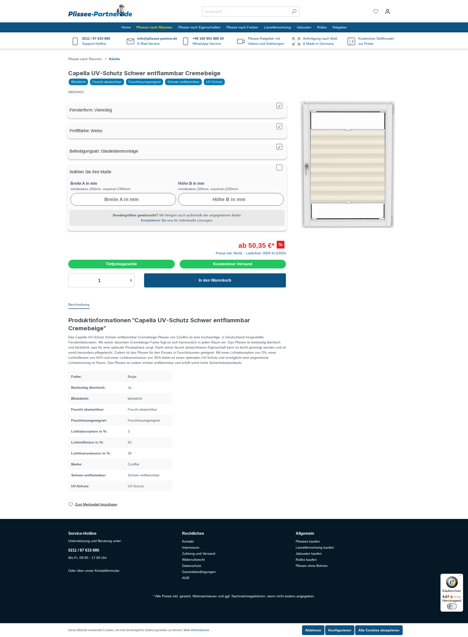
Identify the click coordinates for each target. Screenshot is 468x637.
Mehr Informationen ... (198, 630)
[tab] (78, 304)
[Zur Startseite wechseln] (100, 10)
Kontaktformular (107, 570)
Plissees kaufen (308, 541)
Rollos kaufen (306, 560)
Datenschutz (191, 566)
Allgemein (305, 533)
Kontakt (188, 541)
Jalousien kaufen (309, 553)
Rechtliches (193, 533)
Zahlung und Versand (198, 553)
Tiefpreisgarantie (121, 264)
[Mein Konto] (387, 11)
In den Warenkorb (215, 280)
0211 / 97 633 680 (83, 550)
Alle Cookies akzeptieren (379, 630)
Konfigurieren (339, 630)
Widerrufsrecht (193, 560)
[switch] (452, 606)
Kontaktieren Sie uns (157, 220)
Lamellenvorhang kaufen (315, 547)
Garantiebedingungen (199, 572)
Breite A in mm (83, 183)
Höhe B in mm (191, 183)
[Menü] (460, 577)
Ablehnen (313, 630)
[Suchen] (294, 12)
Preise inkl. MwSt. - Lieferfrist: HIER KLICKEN (251, 253)
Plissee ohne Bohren (312, 566)
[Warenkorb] (396, 9)
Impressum (190, 547)
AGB (185, 578)
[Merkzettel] (376, 11)
